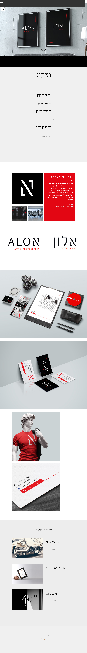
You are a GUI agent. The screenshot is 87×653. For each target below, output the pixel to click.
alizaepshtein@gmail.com (43, 639)
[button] (3, 9)
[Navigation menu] (1, 3)
